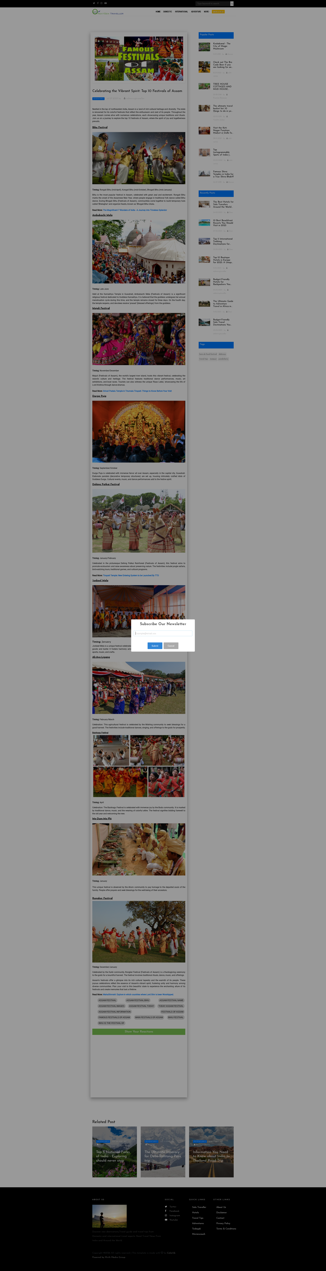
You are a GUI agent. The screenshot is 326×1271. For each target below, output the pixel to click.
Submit (155, 645)
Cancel (171, 645)
